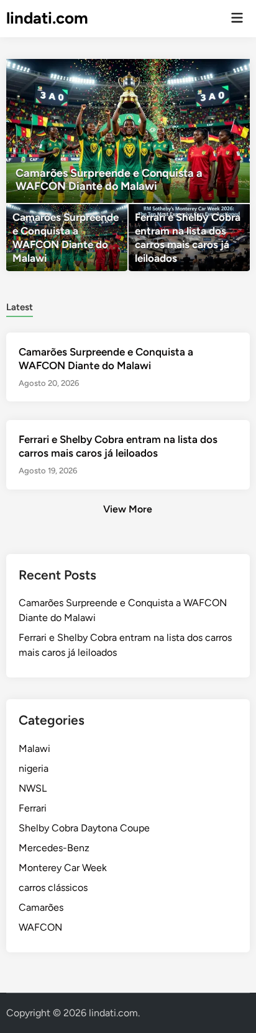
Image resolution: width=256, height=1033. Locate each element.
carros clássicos (53, 887)
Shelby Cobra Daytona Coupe (84, 828)
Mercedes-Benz (54, 848)
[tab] (19, 306)
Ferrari (33, 808)
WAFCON (40, 927)
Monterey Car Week (63, 868)
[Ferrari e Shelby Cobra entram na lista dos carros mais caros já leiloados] (189, 237)
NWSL (33, 788)
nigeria (33, 768)
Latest (19, 307)
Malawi (34, 748)
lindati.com (47, 18)
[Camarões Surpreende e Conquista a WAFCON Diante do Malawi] (127, 131)
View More (127, 509)
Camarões (41, 907)
